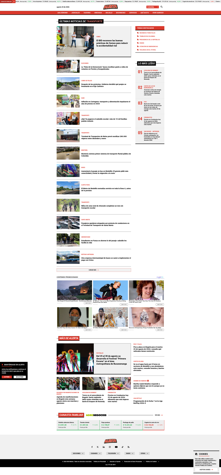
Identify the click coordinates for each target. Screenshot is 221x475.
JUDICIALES (75, 13)
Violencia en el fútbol (148, 50)
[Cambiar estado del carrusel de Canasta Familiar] (14, 1)
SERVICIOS (133, 13)
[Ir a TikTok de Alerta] (122, 447)
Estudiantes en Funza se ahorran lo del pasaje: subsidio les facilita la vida (104, 242)
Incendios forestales (147, 33)
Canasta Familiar (6, 1)
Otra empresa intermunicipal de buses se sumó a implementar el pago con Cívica (106, 259)
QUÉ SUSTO (145, 13)
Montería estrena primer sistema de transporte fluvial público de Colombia (106, 155)
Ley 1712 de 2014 (110, 464)
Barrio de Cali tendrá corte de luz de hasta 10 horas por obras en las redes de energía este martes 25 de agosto (153, 107)
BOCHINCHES (120, 13)
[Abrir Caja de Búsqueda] (162, 7)
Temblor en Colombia (147, 36)
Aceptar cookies (205, 469)
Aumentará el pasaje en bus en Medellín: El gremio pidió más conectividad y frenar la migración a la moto (104, 172)
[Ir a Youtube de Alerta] (116, 447)
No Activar (19, 377)
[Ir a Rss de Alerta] (128, 447)
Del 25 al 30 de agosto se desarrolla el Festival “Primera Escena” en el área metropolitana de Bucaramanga (111, 360)
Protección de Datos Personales (133, 461)
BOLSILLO (109, 13)
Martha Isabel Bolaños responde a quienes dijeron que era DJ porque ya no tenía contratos (148, 386)
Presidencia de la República (150, 39)
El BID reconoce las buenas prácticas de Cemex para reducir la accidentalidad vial (112, 43)
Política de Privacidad (100, 461)
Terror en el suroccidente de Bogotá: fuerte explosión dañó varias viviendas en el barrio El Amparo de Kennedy (153, 76)
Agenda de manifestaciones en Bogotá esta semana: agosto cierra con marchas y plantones (67, 400)
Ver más (157, 415)
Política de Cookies (206, 465)
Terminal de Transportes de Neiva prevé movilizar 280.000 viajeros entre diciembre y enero (104, 137)
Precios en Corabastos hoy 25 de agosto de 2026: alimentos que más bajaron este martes (152, 122)
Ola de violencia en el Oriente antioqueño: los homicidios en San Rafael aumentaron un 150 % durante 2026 (152, 137)
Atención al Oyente (115, 461)
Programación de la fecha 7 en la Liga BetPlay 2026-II (147, 402)
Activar (6, 377)
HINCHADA (98, 13)
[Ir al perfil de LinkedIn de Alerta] (104, 447)
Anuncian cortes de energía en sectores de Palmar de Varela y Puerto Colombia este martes (152, 92)
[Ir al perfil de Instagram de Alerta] (110, 447)
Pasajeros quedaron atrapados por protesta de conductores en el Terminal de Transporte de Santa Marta (105, 224)
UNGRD (142, 43)
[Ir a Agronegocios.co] (96, 415)
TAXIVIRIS (86, 13)
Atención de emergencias (149, 46)
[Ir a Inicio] (110, 7)
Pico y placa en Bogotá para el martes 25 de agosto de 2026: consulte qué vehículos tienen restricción (148, 349)
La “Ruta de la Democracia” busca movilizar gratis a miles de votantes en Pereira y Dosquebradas (104, 68)
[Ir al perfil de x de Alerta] (98, 447)
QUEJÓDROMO (62, 13)
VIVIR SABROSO (158, 13)
